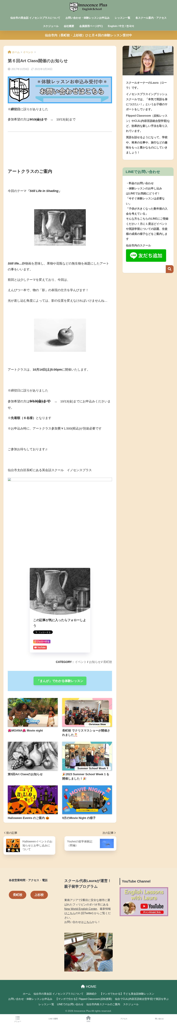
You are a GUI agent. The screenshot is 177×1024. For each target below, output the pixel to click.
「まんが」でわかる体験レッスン (60, 681)
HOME (90, 986)
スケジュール (51, 26)
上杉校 (39, 894)
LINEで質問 (53, 1019)
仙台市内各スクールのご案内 (103, 1004)
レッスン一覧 (122, 17)
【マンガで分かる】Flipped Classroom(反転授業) (83, 999)
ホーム (27, 993)
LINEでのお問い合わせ (70, 1004)
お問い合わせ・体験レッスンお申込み (88, 17)
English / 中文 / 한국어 (121, 26)
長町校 (107, 662)
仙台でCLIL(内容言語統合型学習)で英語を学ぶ (142, 999)
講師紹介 (91, 993)
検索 (170, 269)
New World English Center (80, 908)
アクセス (123, 1019)
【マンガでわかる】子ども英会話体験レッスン (127, 993)
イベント (81, 662)
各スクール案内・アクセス (151, 17)
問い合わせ (159, 1019)
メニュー (17, 1021)
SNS (88, 1021)
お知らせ (95, 662)
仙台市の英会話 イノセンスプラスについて (35, 17)
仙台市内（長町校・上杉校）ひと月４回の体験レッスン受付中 (88, 35)
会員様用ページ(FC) (91, 26)
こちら (71, 913)
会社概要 (69, 26)
